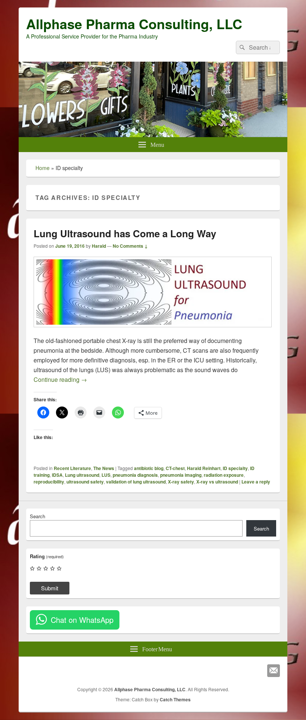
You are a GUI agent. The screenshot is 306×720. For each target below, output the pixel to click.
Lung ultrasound (82, 475)
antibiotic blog (148, 468)
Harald (99, 245)
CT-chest (175, 468)
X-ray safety (181, 481)
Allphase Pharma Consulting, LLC (134, 23)
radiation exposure (224, 475)
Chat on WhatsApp (82, 619)
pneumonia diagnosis (135, 475)
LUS (106, 475)
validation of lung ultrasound (136, 481)
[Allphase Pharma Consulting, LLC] (153, 134)
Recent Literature (72, 468)
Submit (49, 588)
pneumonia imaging (181, 475)
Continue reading (60, 379)
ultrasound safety (85, 481)
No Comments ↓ (130, 245)
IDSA (57, 475)
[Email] (273, 670)
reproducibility (49, 481)
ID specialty (235, 468)
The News (103, 468)
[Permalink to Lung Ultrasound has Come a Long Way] (153, 331)
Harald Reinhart (204, 468)
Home (42, 167)
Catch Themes (175, 699)
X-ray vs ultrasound (217, 481)
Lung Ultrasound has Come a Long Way (125, 233)
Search (37, 516)
